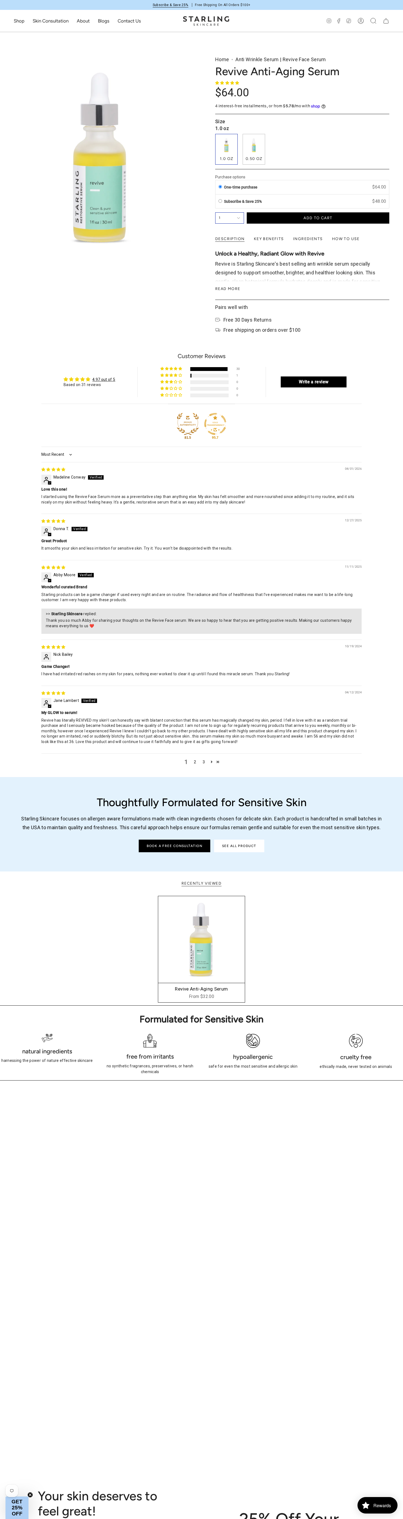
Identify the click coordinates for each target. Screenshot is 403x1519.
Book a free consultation (174, 846)
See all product (239, 846)
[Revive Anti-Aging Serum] (201, 939)
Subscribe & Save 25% (170, 5)
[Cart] (386, 21)
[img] (53, 469)
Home (222, 59)
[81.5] (188, 424)
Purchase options (230, 177)
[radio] (220, 187)
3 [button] (204, 762)
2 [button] (195, 762)
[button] (19, 21)
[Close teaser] (30, 1495)
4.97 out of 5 (103, 379)
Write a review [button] (313, 381)
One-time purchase (240, 187)
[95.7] (215, 424)
